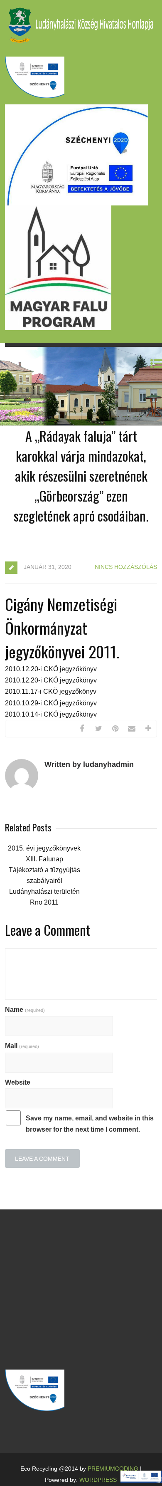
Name (25, 1009)
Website (17, 1082)
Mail (22, 1045)
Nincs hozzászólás (126, 567)
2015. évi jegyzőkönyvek (44, 848)
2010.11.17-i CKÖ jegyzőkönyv (50, 691)
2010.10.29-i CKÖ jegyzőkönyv (51, 703)
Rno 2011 (44, 902)
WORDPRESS (98, 1479)
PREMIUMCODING (113, 1468)
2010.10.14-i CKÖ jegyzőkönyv (51, 714)
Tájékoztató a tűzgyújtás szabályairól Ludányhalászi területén (44, 880)
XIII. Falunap (44, 859)
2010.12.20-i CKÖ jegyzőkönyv (51, 669)
